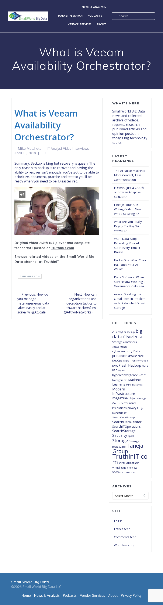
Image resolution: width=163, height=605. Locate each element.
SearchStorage (124, 430)
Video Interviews (76, 148)
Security (119, 435)
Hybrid (121, 370)
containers (130, 342)
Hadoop (134, 365)
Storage (120, 440)
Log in (118, 521)
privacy (132, 408)
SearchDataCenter (127, 422)
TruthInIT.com (62, 248)
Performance (128, 403)
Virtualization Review (124, 467)
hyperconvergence (125, 375)
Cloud (128, 336)
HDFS (145, 365)
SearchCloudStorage (123, 417)
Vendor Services (80, 24)
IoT (141, 375)
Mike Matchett (29, 148)
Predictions (119, 408)
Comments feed (125, 537)
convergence (120, 346)
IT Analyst (54, 148)
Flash (123, 365)
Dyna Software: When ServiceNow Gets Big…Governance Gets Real (129, 281)
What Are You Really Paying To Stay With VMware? (128, 226)
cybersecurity (122, 351)
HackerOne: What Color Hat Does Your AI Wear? (130, 264)
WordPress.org (124, 545)
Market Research (70, 15)
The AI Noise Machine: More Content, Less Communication (129, 175)
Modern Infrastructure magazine (123, 393)
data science (136, 356)
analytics (121, 331)
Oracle (116, 403)
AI (113, 331)
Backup (130, 331)
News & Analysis (94, 7)
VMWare (117, 472)
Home (26, 595)
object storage (137, 398)
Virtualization (129, 463)
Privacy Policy (131, 595)
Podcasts (95, 15)
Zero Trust (130, 472)
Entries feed (122, 529)
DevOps (117, 360)
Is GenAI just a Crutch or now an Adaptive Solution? (129, 192)
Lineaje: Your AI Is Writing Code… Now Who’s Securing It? (127, 209)
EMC (115, 365)
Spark (131, 435)
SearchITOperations (126, 426)
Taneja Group (127, 448)
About (101, 24)
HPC (114, 370)
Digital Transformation (135, 360)
